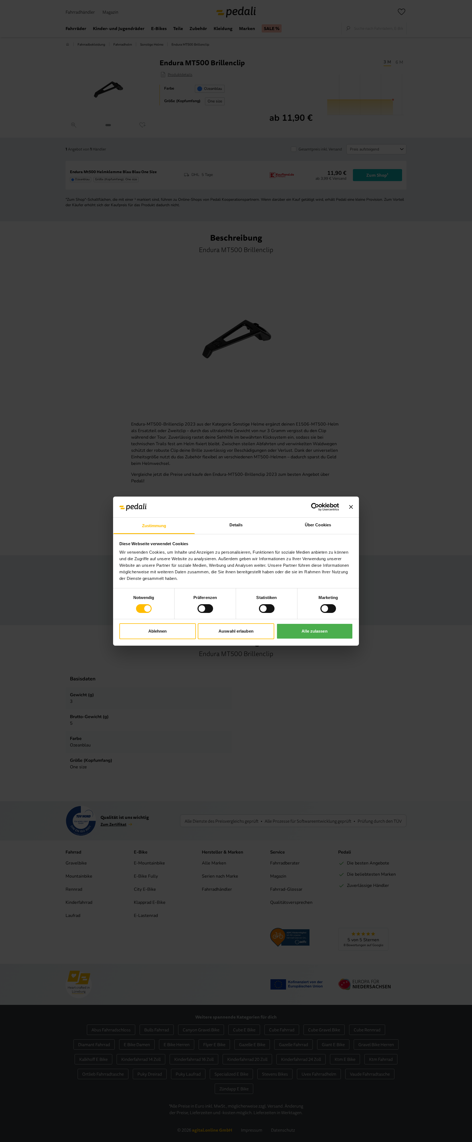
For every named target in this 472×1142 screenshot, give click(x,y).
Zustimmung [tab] (154, 525)
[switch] (205, 608)
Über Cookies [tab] (318, 525)
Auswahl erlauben (236, 631)
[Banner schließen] (351, 507)
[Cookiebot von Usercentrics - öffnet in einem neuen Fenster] (315, 507)
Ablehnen (157, 631)
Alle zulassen (314, 631)
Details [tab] (236, 525)
